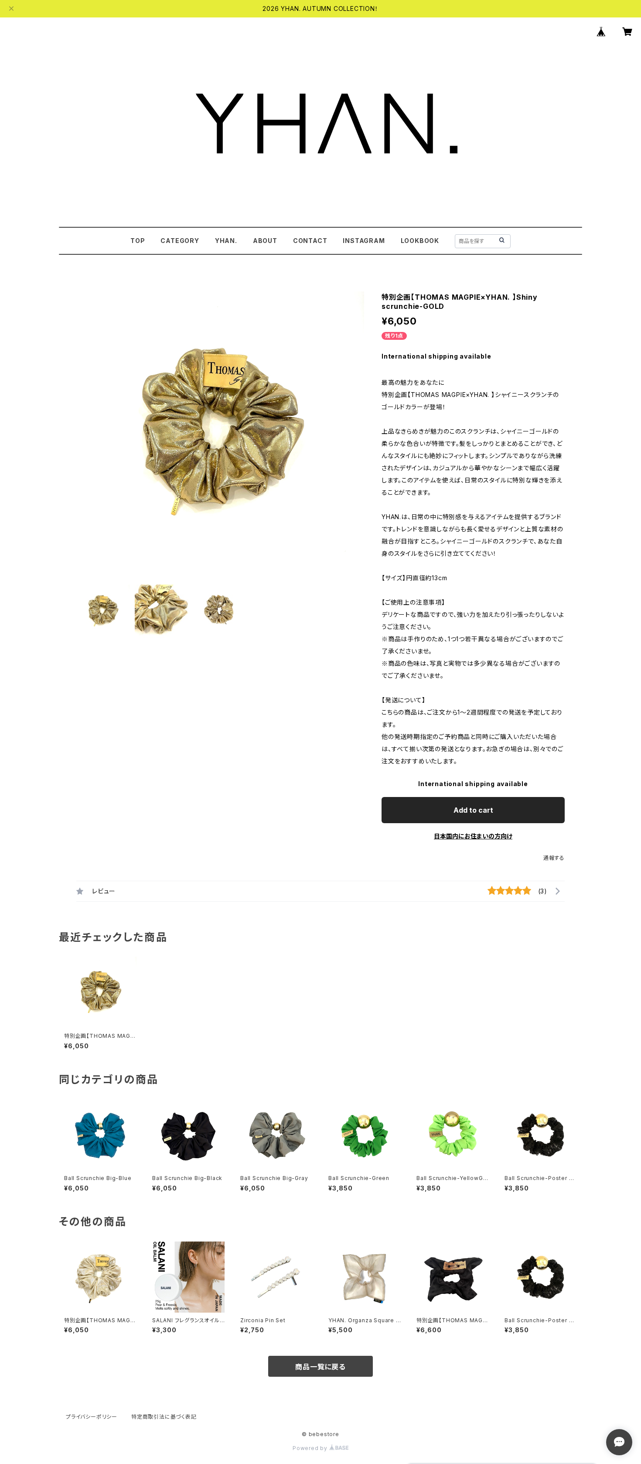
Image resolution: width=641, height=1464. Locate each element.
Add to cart (473, 810)
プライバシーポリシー (91, 1416)
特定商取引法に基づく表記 (164, 1416)
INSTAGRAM (364, 240)
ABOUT (265, 240)
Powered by (311, 1448)
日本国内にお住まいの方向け (473, 836)
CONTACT (310, 240)
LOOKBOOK (420, 240)
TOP (137, 240)
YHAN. (226, 240)
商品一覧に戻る (320, 1366)
